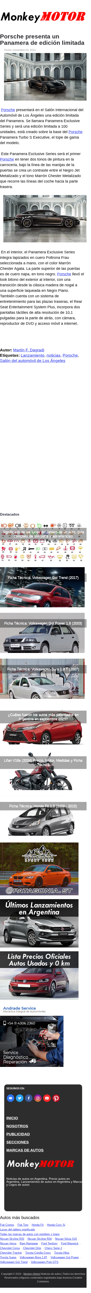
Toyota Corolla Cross (38, 1252)
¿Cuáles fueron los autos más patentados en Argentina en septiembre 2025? (43, 717)
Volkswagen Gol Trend (14, 1262)
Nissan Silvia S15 (66, 1238)
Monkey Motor (31, 1274)
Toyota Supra (8, 1257)
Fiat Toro (23, 1224)
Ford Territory (49, 1243)
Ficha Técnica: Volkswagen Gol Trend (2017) (43, 578)
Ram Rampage (29, 1243)
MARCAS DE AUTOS (25, 1150)
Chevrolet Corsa (10, 1248)
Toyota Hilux (61, 1252)
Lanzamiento (32, 355)
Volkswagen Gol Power (65, 1257)
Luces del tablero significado (17, 1229)
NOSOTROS (17, 1126)
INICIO (12, 1118)
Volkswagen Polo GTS (44, 1262)
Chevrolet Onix (32, 1248)
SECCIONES (17, 1142)
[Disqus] (43, 451)
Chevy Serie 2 (53, 1248)
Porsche (8, 110)
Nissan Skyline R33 (12, 1238)
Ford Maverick (70, 1243)
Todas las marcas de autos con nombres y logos (30, 1234)
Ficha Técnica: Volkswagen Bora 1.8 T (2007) (43, 669)
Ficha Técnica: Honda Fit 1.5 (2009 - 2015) (43, 806)
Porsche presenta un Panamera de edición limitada (42, 39)
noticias (54, 355)
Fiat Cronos (7, 1224)
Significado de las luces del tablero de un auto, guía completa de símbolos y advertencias (43, 534)
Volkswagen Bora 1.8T (33, 1257)
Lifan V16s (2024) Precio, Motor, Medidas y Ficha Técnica (43, 762)
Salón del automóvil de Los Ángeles (32, 360)
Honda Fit (38, 1224)
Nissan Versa (8, 1243)
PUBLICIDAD (18, 1134)
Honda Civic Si (56, 1224)
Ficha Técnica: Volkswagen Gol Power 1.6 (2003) (43, 623)
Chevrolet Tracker (11, 1252)
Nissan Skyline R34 (40, 1238)
